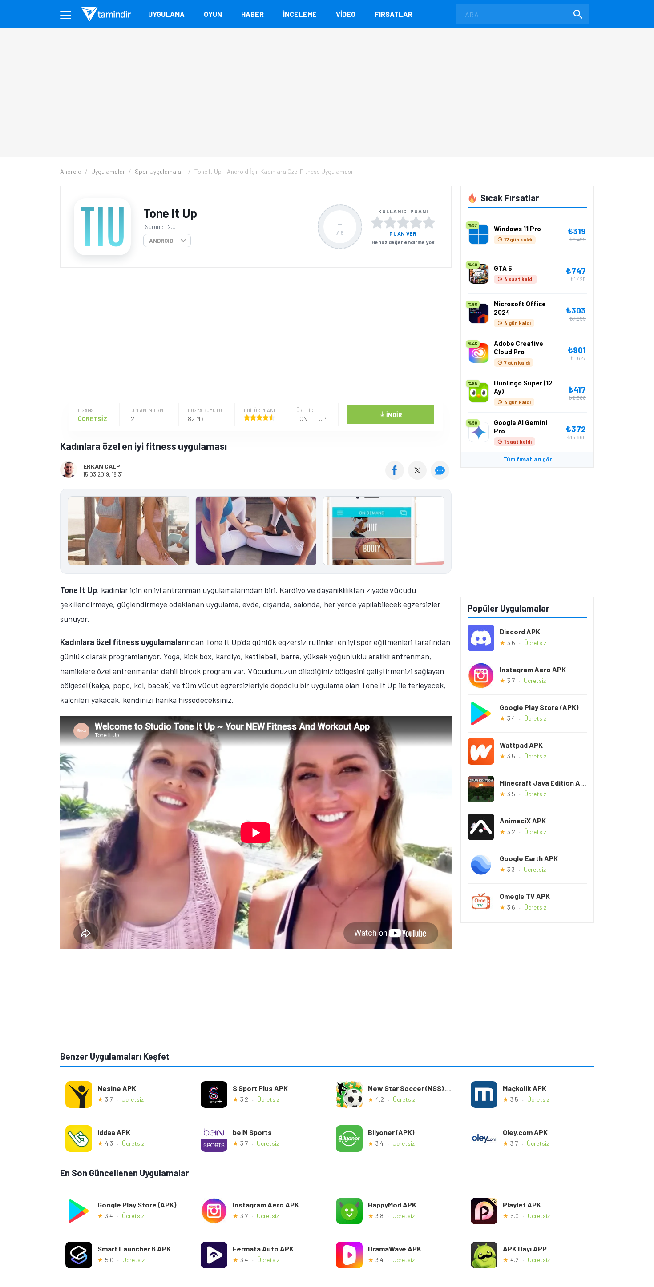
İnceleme (300, 14)
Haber (252, 14)
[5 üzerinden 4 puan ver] (416, 222)
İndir (390, 414)
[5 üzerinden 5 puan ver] (429, 222)
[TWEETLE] (418, 476)
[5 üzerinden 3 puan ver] (403, 222)
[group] (256, 532)
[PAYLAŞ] (396, 476)
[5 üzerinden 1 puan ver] (377, 222)
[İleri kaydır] (440, 531)
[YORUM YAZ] (441, 476)
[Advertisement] (253, 336)
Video (345, 14)
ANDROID (161, 240)
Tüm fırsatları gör (527, 459)
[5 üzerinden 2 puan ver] (390, 222)
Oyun (213, 14)
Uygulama (166, 14)
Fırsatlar (393, 14)
